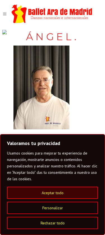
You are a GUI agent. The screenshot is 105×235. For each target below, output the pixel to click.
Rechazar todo (53, 222)
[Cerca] (99, 139)
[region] (52, 184)
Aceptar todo (53, 192)
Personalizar (52, 207)
